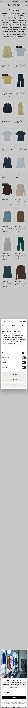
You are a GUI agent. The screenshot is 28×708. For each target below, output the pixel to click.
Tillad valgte (14, 379)
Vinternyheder (14, 697)
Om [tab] (23, 325)
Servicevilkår (20, 703)
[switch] (24, 357)
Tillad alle (14, 374)
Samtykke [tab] (5, 325)
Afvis (14, 385)
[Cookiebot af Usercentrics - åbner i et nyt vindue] (19, 321)
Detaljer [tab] (14, 325)
